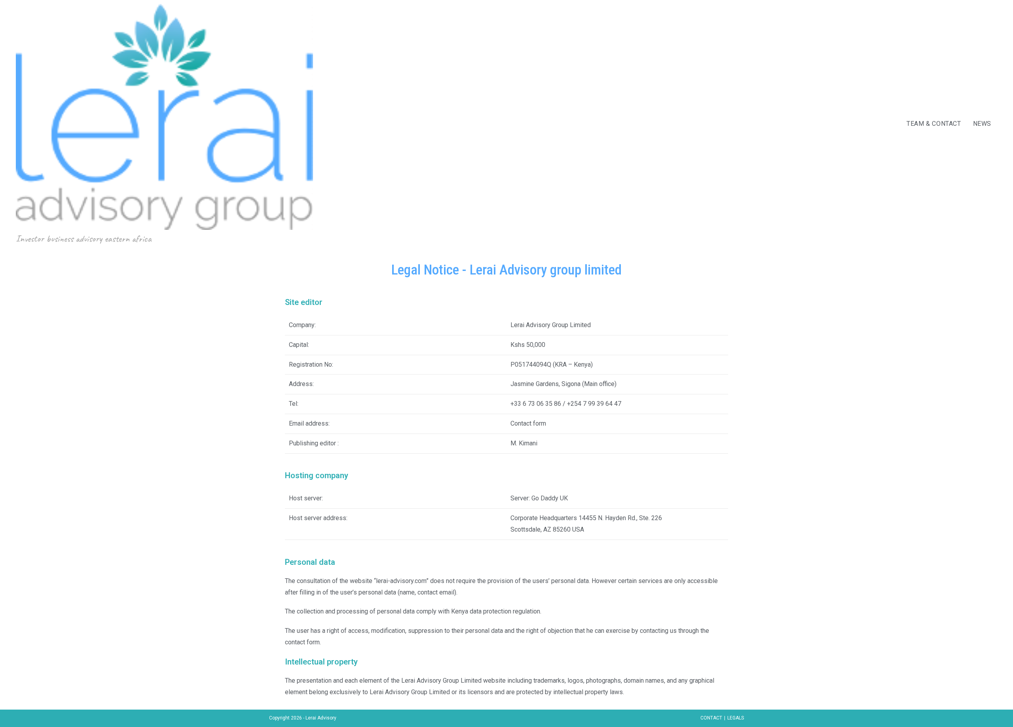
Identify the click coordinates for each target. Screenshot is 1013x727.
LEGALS (735, 718)
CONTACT (711, 718)
